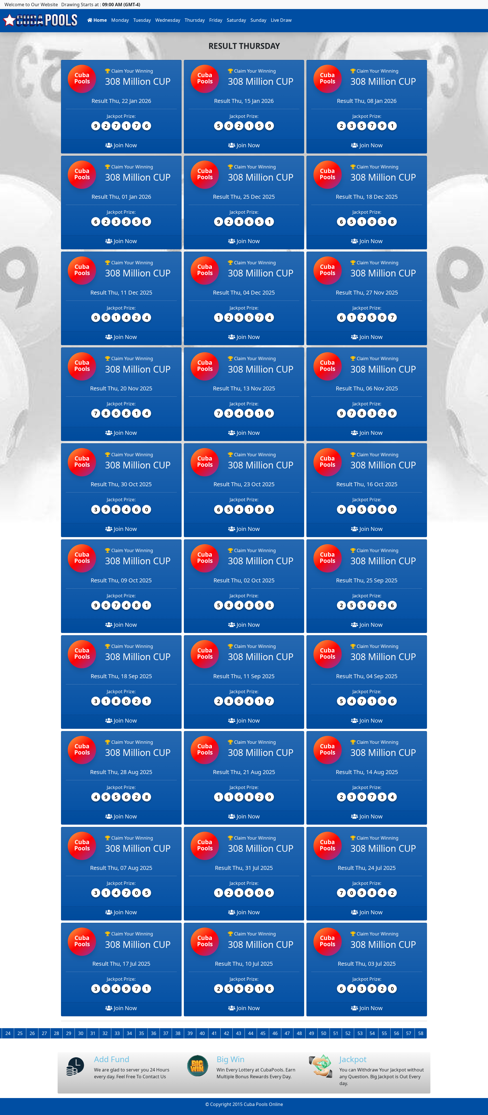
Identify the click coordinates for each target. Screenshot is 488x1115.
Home (99, 20)
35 (141, 1033)
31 (92, 1033)
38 (177, 1033)
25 (20, 1033)
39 (190, 1033)
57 (408, 1033)
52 (347, 1033)
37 (165, 1033)
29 (68, 1033)
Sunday (258, 20)
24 (7, 1033)
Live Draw (281, 20)
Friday (215, 20)
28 (56, 1033)
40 (202, 1033)
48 (299, 1033)
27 (44, 1033)
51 (335, 1033)
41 (214, 1033)
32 (105, 1033)
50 (323, 1033)
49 (311, 1033)
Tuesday (142, 20)
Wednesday (167, 20)
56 (396, 1033)
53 (360, 1033)
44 (250, 1033)
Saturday (236, 20)
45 (262, 1033)
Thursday (195, 20)
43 (238, 1033)
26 (32, 1033)
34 (129, 1033)
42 (226, 1033)
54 (372, 1033)
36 (153, 1033)
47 (287, 1033)
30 (80, 1033)
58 (420, 1033)
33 (117, 1033)
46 (275, 1033)
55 (384, 1033)
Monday (120, 20)
